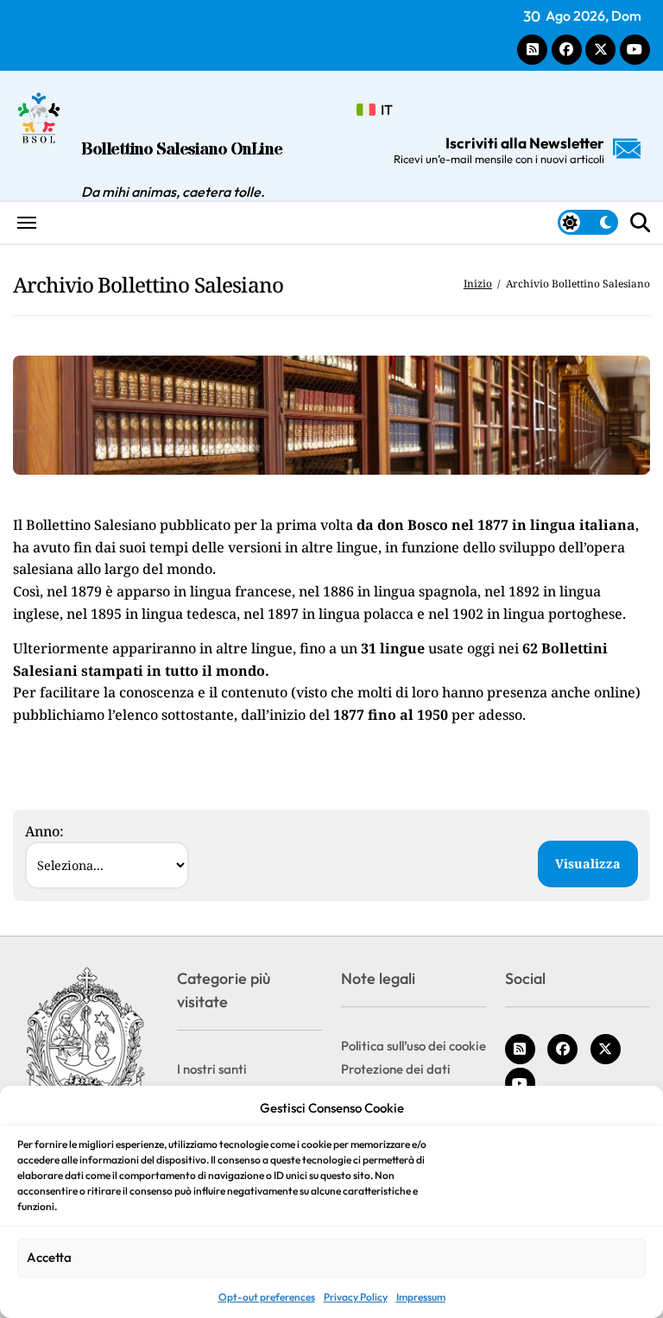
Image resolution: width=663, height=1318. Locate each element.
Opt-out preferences (266, 1296)
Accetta (49, 1257)
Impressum (420, 1296)
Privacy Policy (356, 1296)
